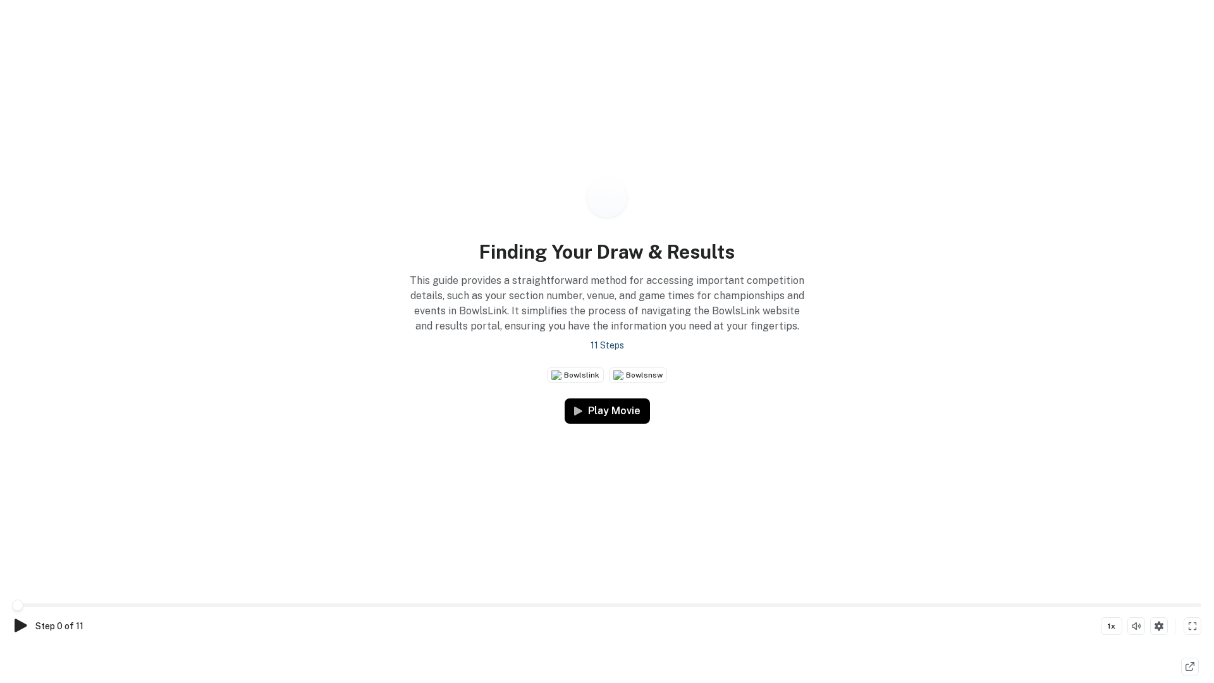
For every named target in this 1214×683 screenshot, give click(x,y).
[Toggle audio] (1136, 626)
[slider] (18, 605)
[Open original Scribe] (1190, 666)
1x (1111, 626)
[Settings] (1159, 626)
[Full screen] (1192, 626)
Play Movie (614, 411)
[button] (607, 296)
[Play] (20, 626)
